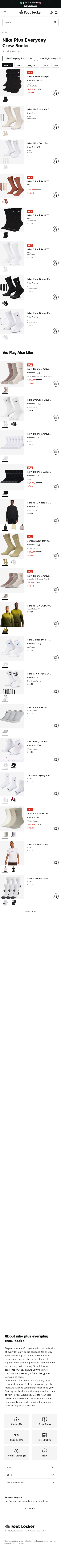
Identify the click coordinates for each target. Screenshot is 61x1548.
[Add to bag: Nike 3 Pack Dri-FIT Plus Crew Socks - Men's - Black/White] (56, 229)
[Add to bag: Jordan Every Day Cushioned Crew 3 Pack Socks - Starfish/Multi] (56, 555)
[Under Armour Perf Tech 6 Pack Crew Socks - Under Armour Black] (14, 903)
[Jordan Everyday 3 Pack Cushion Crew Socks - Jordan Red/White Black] (14, 800)
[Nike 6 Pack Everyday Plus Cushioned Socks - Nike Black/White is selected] (5, 99)
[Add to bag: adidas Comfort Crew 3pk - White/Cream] (56, 828)
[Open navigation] (11, 12)
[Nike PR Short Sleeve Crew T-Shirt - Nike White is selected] (5, 869)
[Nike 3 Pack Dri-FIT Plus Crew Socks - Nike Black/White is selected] (5, 235)
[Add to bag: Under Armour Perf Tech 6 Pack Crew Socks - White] (56, 896)
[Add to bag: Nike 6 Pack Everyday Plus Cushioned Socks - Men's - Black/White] (56, 93)
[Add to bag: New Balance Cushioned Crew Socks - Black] (56, 486)
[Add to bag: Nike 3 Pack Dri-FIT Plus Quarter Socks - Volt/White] (56, 657)
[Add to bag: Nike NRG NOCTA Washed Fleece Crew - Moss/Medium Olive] (56, 623)
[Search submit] (55, 22)
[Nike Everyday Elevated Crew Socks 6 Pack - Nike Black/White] (14, 424)
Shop (9, 1474)
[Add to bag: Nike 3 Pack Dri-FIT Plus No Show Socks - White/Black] (56, 725)
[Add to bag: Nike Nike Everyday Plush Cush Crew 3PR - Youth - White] (56, 161)
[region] (30, 4)
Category (31, 65)
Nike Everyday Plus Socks (18, 58)
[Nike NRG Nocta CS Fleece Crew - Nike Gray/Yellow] (14, 527)
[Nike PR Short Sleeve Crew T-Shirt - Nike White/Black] (14, 869)
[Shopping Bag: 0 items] (56, 12)
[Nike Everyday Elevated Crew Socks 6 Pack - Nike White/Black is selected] (5, 424)
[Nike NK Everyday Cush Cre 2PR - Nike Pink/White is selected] (5, 133)
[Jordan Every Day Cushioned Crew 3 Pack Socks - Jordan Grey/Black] (14, 562)
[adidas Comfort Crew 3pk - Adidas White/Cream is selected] (5, 835)
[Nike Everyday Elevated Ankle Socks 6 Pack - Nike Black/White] (14, 766)
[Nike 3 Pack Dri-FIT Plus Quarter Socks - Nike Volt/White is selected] (5, 664)
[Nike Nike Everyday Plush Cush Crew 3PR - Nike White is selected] (5, 167)
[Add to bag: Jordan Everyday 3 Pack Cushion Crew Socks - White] (56, 793)
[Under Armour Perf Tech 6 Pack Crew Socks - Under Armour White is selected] (5, 903)
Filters (6, 65)
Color (44, 65)
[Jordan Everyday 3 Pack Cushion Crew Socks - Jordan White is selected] (5, 800)
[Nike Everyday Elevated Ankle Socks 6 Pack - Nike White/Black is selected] (5, 766)
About (10, 1467)
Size (18, 65)
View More (30, 911)
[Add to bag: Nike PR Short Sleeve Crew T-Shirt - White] (56, 862)
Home (4, 33)
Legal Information (15, 1482)
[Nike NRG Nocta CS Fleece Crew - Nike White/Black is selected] (5, 527)
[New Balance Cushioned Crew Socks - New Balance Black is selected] (5, 493)
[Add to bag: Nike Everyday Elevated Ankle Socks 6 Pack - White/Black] (56, 759)
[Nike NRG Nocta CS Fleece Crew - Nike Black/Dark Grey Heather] (22, 527)
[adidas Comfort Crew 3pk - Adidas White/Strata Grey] (14, 835)
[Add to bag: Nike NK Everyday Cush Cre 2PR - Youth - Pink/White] (56, 127)
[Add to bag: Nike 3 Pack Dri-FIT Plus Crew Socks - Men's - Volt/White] (56, 263)
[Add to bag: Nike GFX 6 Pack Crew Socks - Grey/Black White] (56, 691)
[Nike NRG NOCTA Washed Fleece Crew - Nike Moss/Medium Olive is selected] (5, 630)
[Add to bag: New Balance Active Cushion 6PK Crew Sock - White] (56, 452)
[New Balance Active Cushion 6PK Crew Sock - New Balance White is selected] (5, 458)
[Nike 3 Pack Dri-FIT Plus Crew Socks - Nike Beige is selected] (5, 201)
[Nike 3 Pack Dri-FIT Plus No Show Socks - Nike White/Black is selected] (5, 732)
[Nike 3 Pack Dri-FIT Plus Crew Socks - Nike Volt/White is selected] (5, 269)
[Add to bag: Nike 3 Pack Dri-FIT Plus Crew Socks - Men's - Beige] (56, 195)
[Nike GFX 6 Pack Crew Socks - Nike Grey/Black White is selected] (5, 698)
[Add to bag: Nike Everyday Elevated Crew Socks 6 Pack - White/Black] (56, 418)
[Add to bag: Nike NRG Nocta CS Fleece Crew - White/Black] (56, 520)
